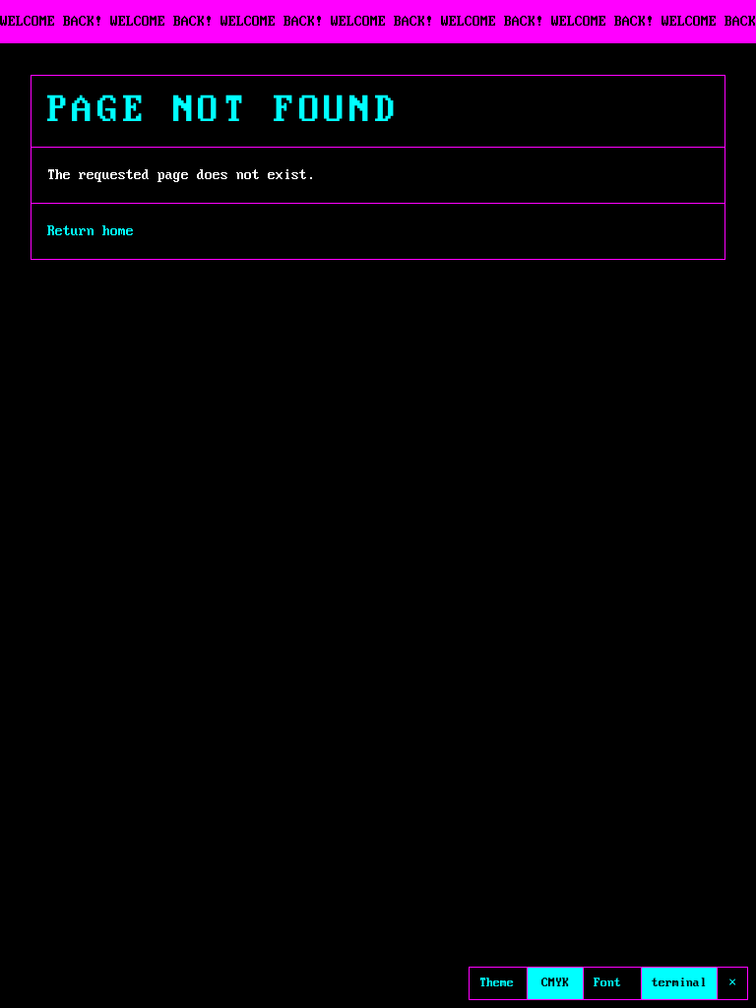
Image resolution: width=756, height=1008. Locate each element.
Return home (90, 231)
